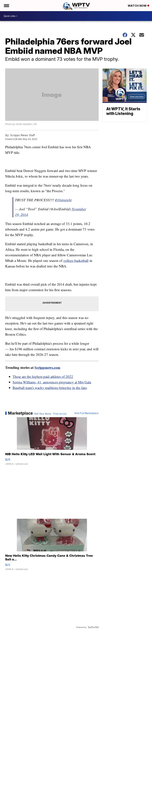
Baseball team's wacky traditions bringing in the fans (50, 387)
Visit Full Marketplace (86, 413)
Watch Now (137, 5)
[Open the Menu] (6, 5)
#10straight (63, 200)
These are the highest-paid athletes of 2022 (43, 376)
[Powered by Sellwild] (93, 627)
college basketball (75, 260)
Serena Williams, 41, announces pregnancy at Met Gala (52, 382)
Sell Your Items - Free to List (50, 413)
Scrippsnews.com (47, 367)
